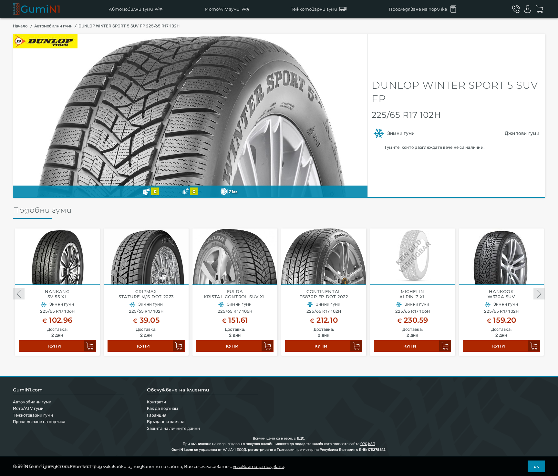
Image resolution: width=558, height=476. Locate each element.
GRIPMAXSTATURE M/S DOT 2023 (146, 294)
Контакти (156, 402)
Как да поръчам (162, 408)
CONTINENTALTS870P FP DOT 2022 (324, 294)
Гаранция (156, 415)
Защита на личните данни (173, 428)
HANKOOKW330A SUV (501, 294)
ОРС (363, 444)
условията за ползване (258, 466)
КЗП (371, 444)
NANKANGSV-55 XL (57, 294)
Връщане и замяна (165, 421)
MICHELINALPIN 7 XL (412, 294)
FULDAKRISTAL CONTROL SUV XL (235, 294)
